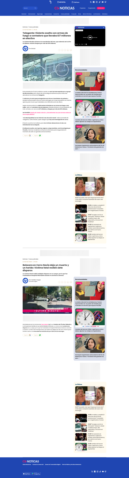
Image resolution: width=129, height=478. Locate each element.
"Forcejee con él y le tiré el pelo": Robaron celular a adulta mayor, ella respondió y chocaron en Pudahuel (96, 218)
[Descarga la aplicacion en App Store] (36, 473)
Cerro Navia (44, 324)
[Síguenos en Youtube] (102, 2)
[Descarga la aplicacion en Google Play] (27, 473)
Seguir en (26, 135)
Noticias (25, 27)
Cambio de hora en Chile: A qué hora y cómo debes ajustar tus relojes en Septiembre (89, 120)
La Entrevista (96, 14)
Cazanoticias (48, 14)
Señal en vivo (101, 8)
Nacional (24, 14)
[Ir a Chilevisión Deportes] (62, 2)
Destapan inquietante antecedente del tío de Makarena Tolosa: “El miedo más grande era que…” (89, 147)
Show (79, 14)
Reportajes (40, 14)
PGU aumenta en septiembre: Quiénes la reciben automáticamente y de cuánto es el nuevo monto (96, 228)
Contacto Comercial (38, 464)
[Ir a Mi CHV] (50, 2)
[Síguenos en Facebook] (94, 2)
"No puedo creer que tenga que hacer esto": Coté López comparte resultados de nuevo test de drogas (89, 199)
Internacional (31, 14)
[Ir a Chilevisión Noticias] (64, 8)
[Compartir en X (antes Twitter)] (65, 50)
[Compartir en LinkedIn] (68, 50)
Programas (82, 8)
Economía (56, 14)
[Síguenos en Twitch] (105, 2)
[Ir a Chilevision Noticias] (64, 461)
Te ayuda (73, 14)
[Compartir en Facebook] (59, 50)
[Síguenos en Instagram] (96, 2)
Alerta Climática (87, 14)
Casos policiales (65, 14)
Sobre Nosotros (27, 464)
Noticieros (104, 14)
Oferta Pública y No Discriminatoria (71, 464)
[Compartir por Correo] (71, 50)
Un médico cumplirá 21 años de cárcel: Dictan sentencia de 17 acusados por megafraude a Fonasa (96, 207)
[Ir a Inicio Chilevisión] (75, 2)
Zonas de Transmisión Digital (53, 464)
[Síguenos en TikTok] (99, 2)
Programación (91, 8)
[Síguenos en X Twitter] (91, 2)
